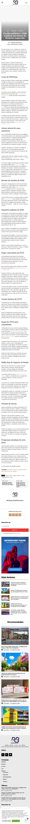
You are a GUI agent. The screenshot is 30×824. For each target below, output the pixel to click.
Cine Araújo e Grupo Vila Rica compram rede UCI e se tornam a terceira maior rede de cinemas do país (19, 612)
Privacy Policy (17, 533)
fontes (22, 475)
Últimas (20, 30)
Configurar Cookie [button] (6, 820)
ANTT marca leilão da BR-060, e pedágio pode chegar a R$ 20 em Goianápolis (18, 584)
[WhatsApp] (19, 514)
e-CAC (19, 394)
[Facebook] (10, 514)
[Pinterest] (16, 514)
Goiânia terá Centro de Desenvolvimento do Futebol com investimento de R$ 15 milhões (19, 605)
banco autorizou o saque (8, 336)
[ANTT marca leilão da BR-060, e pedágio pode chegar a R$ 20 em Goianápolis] (5, 584)
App (8, 30)
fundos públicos (5, 477)
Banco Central (9, 475)
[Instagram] (2, 754)
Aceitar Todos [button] (16, 820)
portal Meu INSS (8, 199)
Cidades (13, 30)
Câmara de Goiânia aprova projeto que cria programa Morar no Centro (19, 591)
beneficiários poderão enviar (18, 157)
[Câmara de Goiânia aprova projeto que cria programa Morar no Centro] (5, 591)
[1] (26, 821)
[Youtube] (10, 754)
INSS (11, 477)
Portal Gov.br (18, 164)
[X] (13, 514)
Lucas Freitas (6, 649)
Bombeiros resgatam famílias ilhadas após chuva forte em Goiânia (7, 483)
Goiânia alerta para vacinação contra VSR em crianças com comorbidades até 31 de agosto (19, 598)
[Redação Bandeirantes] (15, 495)
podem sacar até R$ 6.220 (17, 331)
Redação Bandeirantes (16, 42)
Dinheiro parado (16, 475)
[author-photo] (2, 650)
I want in (14, 530)
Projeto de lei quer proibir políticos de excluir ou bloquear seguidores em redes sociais (21, 484)
